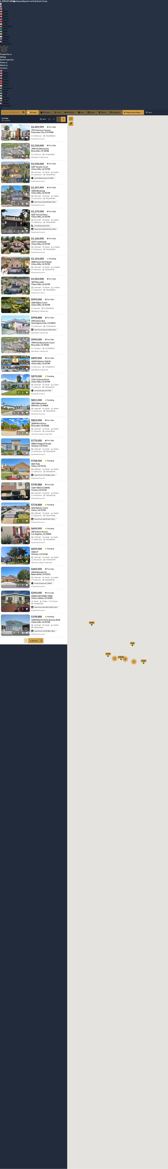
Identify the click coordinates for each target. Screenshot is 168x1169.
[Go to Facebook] (1, 4)
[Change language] (2, 9)
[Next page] (63, 119)
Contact (3, 68)
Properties (4, 54)
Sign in (8, 44)
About (3, 65)
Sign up (3, 44)
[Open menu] (1, 108)
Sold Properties (7, 60)
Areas (2, 62)
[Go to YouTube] (1, 6)
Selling (3, 57)
